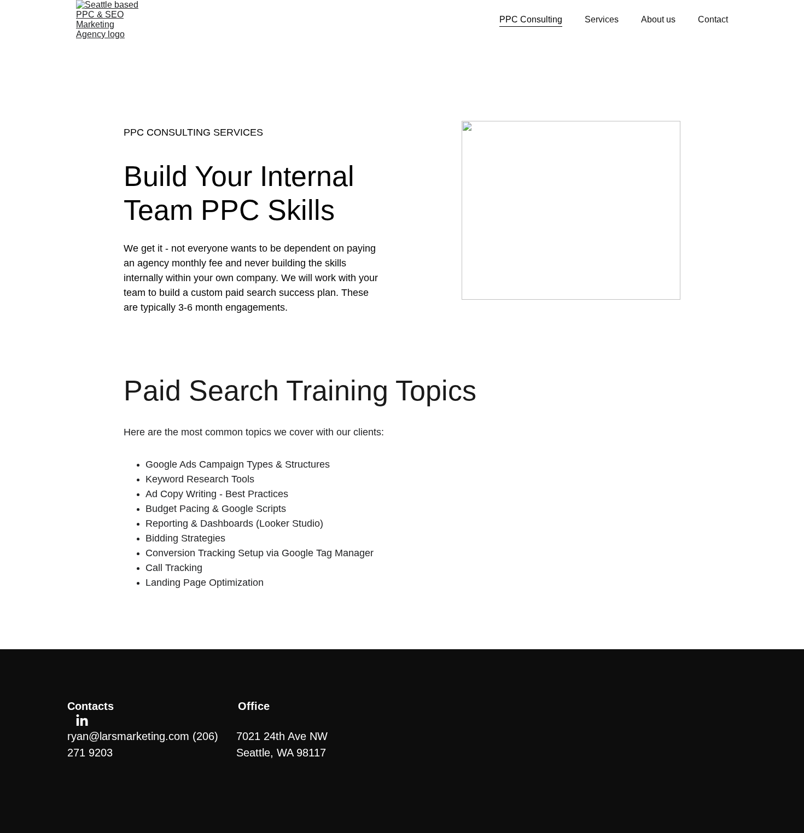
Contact (713, 19)
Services (602, 19)
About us (658, 19)
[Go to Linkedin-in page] (82, 720)
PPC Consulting (530, 19)
